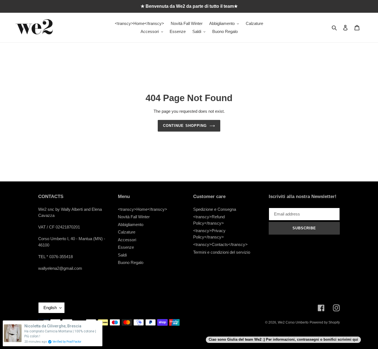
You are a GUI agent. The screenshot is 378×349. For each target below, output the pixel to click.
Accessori (127, 239)
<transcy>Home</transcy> (142, 209)
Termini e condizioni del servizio (221, 252)
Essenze (126, 247)
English (50, 307)
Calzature (126, 232)
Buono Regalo (130, 262)
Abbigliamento (130, 224)
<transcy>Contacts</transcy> (220, 244)
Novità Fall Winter (134, 216)
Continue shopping (185, 126)
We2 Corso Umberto (293, 322)
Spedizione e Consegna (214, 209)
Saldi (122, 255)
